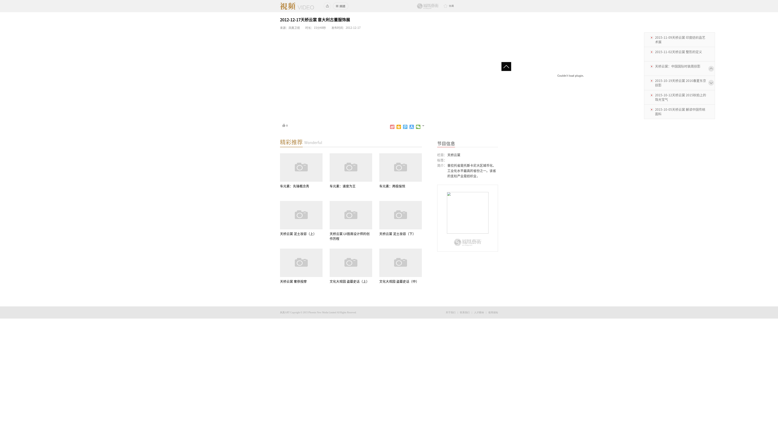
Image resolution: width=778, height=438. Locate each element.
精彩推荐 (291, 142)
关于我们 (450, 312)
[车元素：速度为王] (351, 167)
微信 (418, 127)
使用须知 (493, 312)
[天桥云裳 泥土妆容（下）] (400, 215)
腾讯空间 (398, 127)
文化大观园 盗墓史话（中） (399, 281)
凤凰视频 (297, 6)
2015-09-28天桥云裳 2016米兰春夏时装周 (680, 112)
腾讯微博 (405, 127)
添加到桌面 (327, 6)
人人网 (411, 127)
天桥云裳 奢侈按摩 (293, 281)
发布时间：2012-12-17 (346, 27)
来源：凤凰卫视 (290, 27)
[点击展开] (425, 125)
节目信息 (446, 143)
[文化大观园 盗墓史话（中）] (400, 263)
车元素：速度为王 (343, 186)
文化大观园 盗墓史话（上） (349, 281)
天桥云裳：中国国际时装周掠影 (677, 52)
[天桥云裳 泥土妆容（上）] (301, 215)
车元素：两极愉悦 (392, 186)
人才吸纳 (479, 312)
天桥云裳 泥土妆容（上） (298, 233)
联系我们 (465, 312)
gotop (508, 67)
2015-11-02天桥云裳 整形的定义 (678, 37)
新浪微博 (392, 127)
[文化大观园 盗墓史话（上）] (351, 263)
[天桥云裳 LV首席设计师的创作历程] (351, 215)
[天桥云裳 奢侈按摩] (301, 263)
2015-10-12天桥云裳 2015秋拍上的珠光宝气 (680, 83)
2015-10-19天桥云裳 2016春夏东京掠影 (680, 68)
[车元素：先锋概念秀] (301, 167)
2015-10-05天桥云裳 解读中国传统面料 (680, 97)
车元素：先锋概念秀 (294, 186)
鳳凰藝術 (428, 6)
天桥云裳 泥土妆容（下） (397, 233)
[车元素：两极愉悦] (400, 167)
